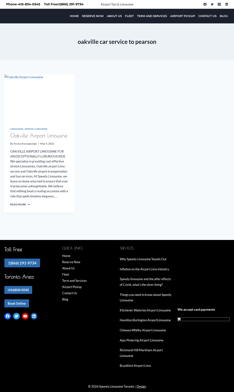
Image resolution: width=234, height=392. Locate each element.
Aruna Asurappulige (25, 143)
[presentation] (39, 98)
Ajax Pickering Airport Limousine (141, 340)
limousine (16, 129)
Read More (20, 204)
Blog (224, 16)
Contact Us (207, 16)
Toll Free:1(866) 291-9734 (64, 4)
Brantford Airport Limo (135, 366)
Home (74, 16)
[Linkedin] (226, 4)
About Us (114, 16)
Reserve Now (93, 16)
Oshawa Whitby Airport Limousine (143, 330)
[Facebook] (205, 4)
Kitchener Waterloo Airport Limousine (145, 310)
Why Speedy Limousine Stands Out (143, 259)
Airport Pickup (182, 16)
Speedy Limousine (36, 129)
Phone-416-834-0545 (23, 4)
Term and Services (152, 16)
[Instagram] (219, 4)
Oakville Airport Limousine (38, 135)
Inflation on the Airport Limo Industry (144, 269)
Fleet (129, 16)
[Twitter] (212, 4)
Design (141, 386)
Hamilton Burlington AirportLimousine (145, 320)
